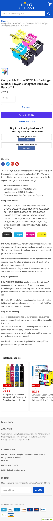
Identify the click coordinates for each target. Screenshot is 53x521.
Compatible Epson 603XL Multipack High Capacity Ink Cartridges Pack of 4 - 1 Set (14, 397)
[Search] (48, 13)
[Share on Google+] (12, 164)
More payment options (26, 121)
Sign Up (38, 490)
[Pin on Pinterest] (17, 164)
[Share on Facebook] (3, 164)
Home (3, 21)
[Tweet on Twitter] (8, 164)
